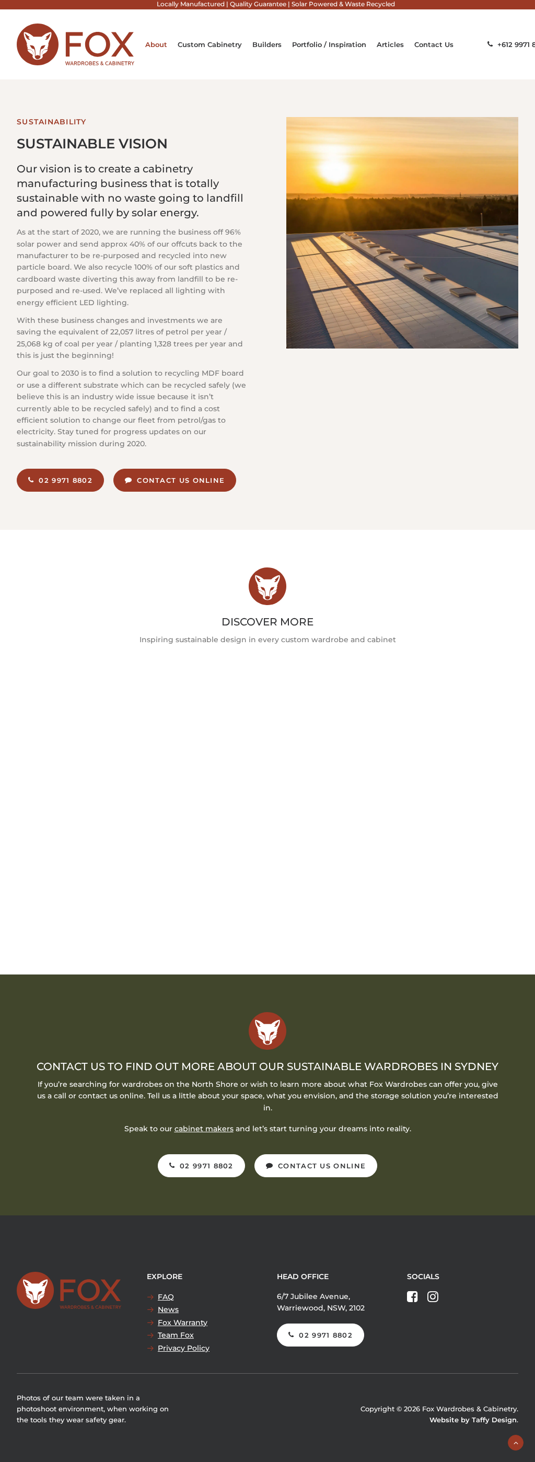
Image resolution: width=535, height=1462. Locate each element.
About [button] (156, 44)
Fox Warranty (182, 1322)
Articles (390, 44)
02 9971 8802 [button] (65, 480)
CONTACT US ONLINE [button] (181, 480)
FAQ (166, 1297)
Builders (267, 44)
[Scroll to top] (516, 1442)
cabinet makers (204, 1128)
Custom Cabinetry (210, 44)
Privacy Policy (184, 1348)
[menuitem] (276, 4)
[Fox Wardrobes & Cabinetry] (75, 44)
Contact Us (433, 44)
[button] (412, 1299)
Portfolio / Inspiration (329, 44)
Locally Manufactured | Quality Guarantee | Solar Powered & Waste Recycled (276, 4)
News (168, 1309)
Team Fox (176, 1335)
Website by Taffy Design (473, 1419)
